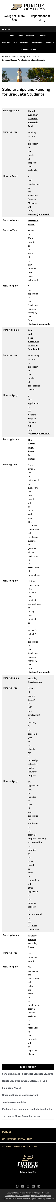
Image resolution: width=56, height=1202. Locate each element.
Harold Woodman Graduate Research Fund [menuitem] (24, 1080)
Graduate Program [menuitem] (28, 49)
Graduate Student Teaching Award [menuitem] (20, 1094)
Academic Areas (8, 56)
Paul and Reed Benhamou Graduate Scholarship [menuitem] (27, 1109)
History (22, 56)
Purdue (6, 1131)
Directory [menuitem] (30, 35)
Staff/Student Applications (19, 1146)
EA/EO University (22, 1195)
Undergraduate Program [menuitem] (43, 42)
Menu (7, 28)
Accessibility (10, 1195)
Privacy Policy (38, 1198)
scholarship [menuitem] (28, 1067)
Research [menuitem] (24, 42)
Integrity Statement (38, 1195)
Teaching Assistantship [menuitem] (14, 1101)
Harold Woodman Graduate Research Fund (33, 118)
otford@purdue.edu (40, 214)
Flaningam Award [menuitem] (11, 1087)
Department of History (40, 18)
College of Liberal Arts (15, 17)
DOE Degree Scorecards (22, 1198)
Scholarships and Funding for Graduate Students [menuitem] (27, 1073)
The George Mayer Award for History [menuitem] (21, 1116)
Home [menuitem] (12, 35)
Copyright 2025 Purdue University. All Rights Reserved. (28, 1192)
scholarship (34, 56)
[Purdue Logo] (28, 7)
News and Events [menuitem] (9, 42)
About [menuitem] (20, 35)
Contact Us (49, 1198)
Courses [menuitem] (42, 35)
